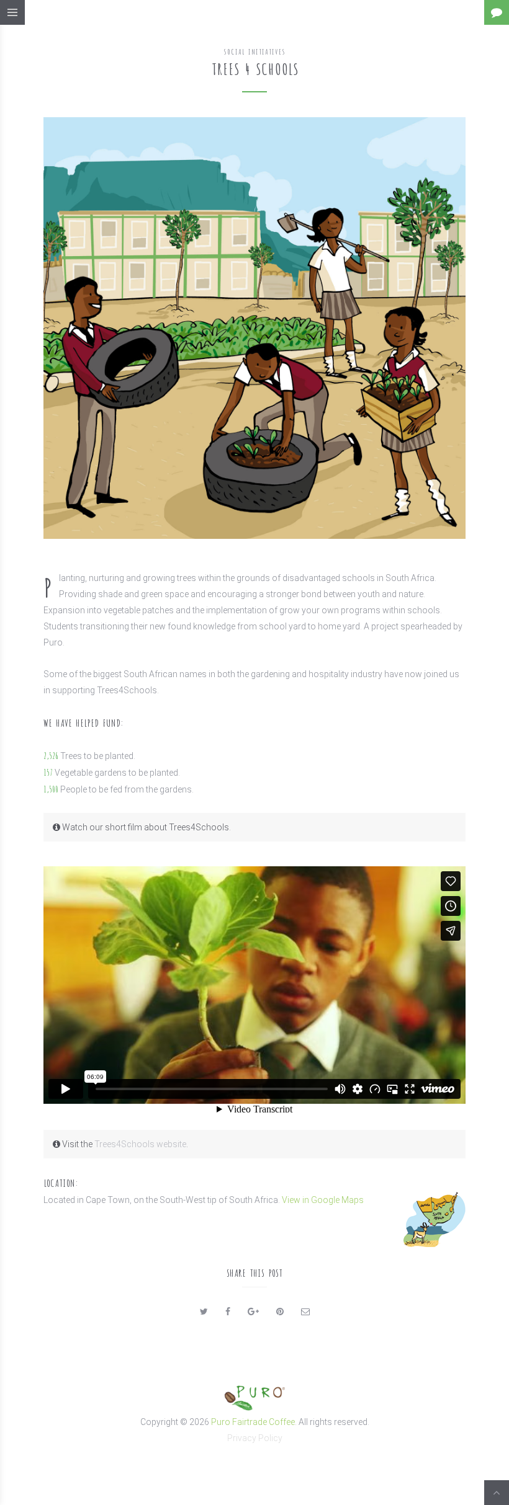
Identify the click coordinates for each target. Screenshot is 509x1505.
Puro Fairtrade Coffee (253, 1422)
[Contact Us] (496, 12)
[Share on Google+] (253, 1311)
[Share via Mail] (305, 1311)
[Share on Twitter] (204, 1311)
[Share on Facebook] (227, 1311)
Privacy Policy (254, 1438)
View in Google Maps (323, 1200)
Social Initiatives (254, 51)
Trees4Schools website (140, 1144)
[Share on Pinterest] (280, 1311)
